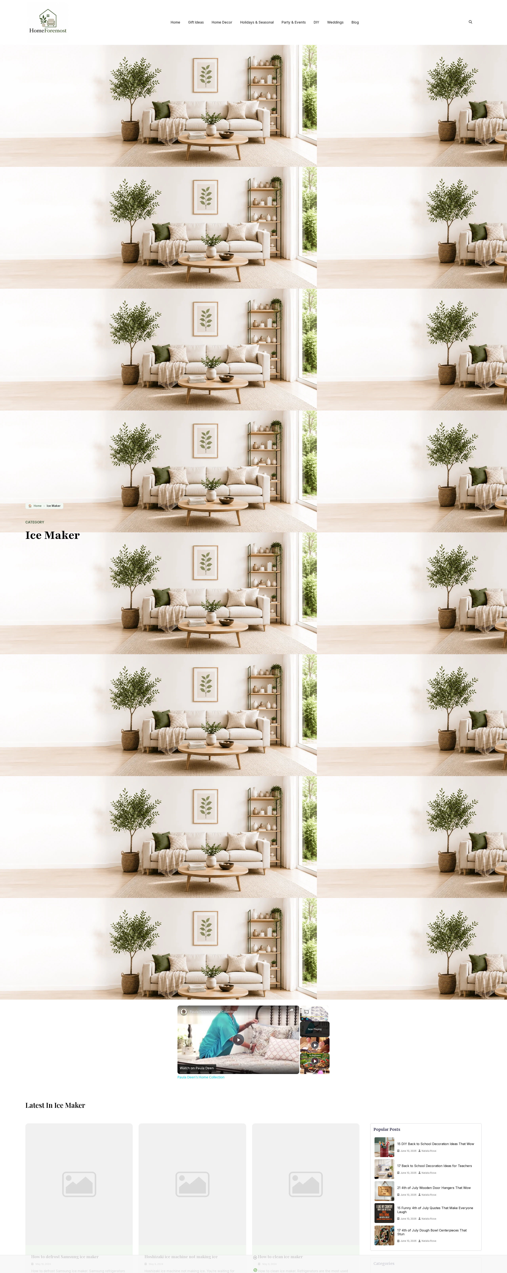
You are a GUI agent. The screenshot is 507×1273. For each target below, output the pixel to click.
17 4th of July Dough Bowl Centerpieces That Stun (432, 1232)
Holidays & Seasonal (257, 22)
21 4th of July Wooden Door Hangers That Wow (434, 1188)
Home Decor (222, 22)
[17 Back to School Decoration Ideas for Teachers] (384, 1169)
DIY (316, 22)
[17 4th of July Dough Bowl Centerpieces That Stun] (384, 1235)
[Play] (302, 1019)
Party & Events (294, 22)
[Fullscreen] (325, 1019)
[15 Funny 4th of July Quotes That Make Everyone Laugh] (384, 1213)
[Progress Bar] (314, 1016)
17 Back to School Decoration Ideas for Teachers (434, 1166)
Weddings (335, 22)
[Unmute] (307, 1019)
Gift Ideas (196, 22)
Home (175, 22)
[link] (184, 1012)
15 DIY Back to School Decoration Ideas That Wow (435, 1144)
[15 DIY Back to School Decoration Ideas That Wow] (384, 1147)
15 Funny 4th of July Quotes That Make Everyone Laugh (435, 1210)
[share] (291, 1009)
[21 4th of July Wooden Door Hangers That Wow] (384, 1191)
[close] (255, 1257)
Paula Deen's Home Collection (213, 1011)
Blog (355, 22)
